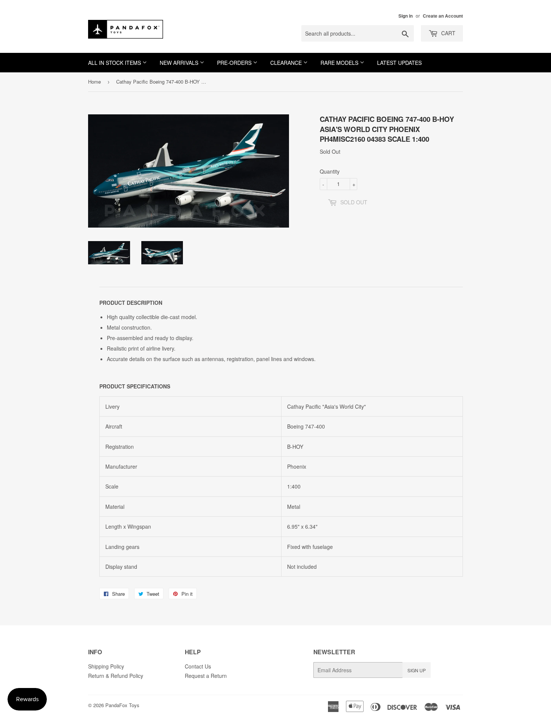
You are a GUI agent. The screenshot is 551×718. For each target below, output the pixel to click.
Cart (447, 33)
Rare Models (340, 62)
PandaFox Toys (122, 705)
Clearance (286, 62)
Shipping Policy (106, 666)
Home (94, 81)
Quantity (330, 171)
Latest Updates (399, 62)
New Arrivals (180, 62)
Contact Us (198, 666)
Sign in (405, 16)
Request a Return (206, 675)
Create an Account (443, 16)
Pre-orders (235, 62)
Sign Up (416, 670)
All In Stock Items (115, 62)
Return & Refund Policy (115, 675)
